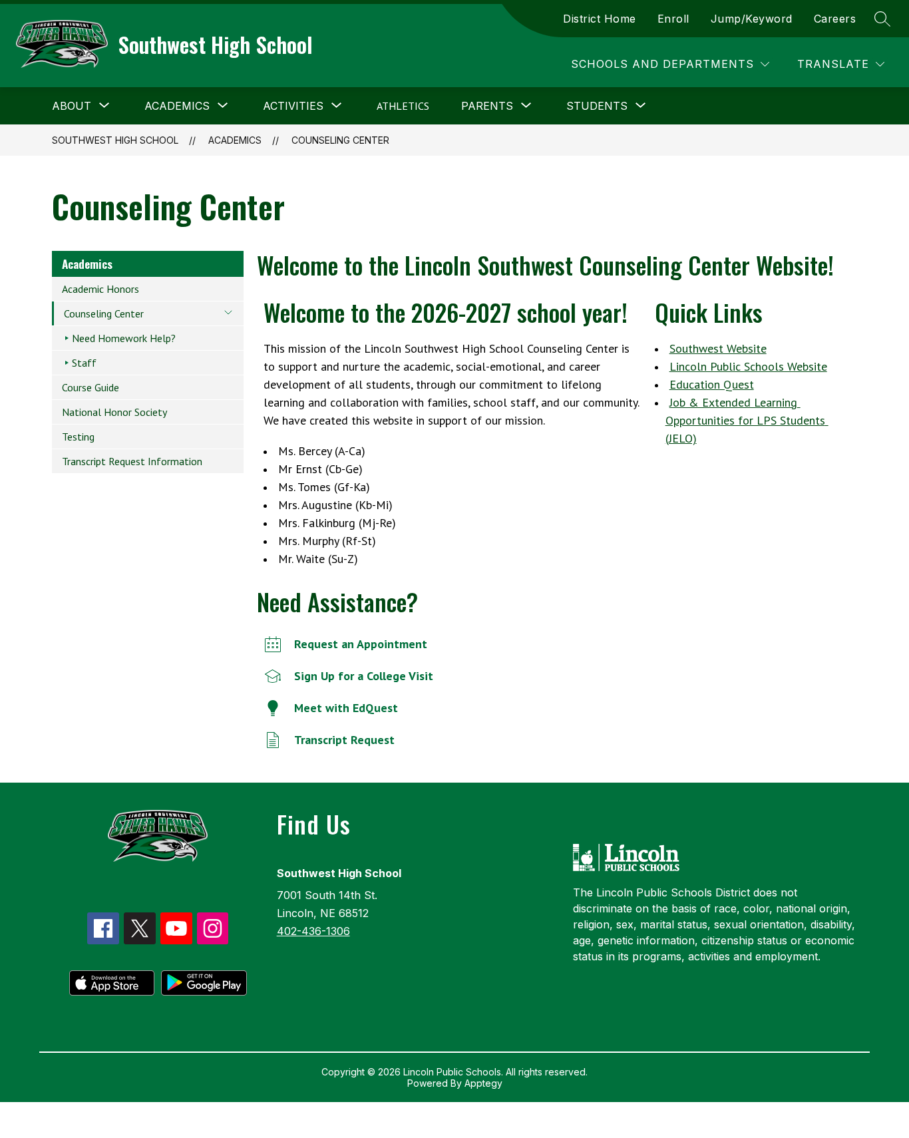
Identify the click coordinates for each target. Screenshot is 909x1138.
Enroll (673, 18)
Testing (78, 436)
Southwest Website (718, 348)
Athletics (403, 105)
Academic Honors (100, 288)
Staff (84, 362)
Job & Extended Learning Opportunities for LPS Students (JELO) (746, 420)
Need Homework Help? (124, 338)
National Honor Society (114, 412)
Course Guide (90, 387)
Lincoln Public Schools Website (748, 366)
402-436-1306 (313, 931)
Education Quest (711, 384)
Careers (835, 18)
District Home (599, 18)
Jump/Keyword (752, 18)
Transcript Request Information (132, 461)
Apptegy (483, 1083)
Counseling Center (340, 140)
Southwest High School (115, 140)
